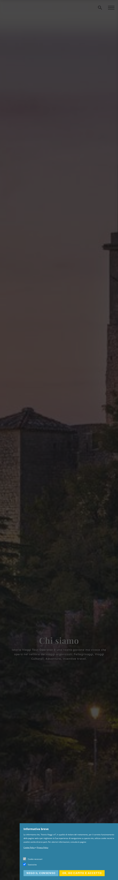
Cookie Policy (29, 847)
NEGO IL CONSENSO (41, 873)
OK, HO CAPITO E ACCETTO (82, 873)
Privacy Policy (42, 847)
